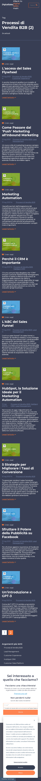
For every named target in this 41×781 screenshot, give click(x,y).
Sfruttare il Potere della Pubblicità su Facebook (17, 533)
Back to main (17, 5)
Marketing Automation (12, 196)
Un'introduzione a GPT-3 (16, 594)
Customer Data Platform (14, 663)
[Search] (36, 5)
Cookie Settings (8, 779)
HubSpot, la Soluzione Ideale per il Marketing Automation (20, 394)
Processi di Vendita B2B (21, 77)
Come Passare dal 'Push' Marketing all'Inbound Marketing (20, 131)
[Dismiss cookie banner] (34, 720)
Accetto (20, 767)
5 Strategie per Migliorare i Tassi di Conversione (18, 468)
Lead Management (23, 406)
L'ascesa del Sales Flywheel (16, 70)
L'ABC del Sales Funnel (14, 323)
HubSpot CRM (19, 269)
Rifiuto (20, 773)
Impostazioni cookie (20, 762)
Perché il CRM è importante (15, 261)
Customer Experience (21, 78)
